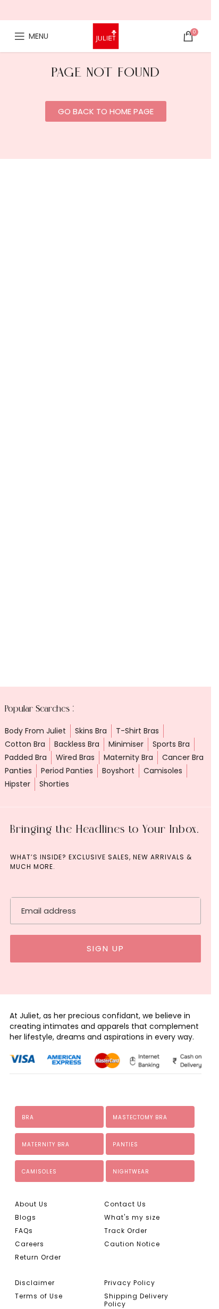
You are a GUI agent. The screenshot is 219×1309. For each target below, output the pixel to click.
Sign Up (105, 948)
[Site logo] (105, 35)
